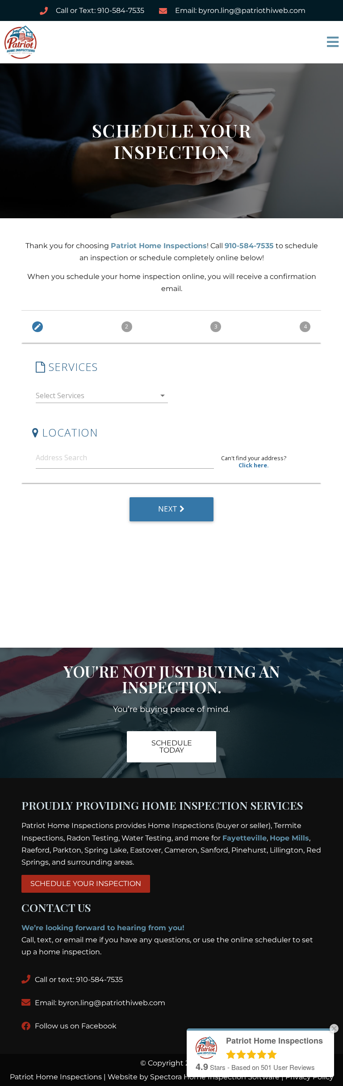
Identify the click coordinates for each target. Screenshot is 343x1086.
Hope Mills (289, 838)
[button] (223, 42)
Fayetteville (244, 838)
